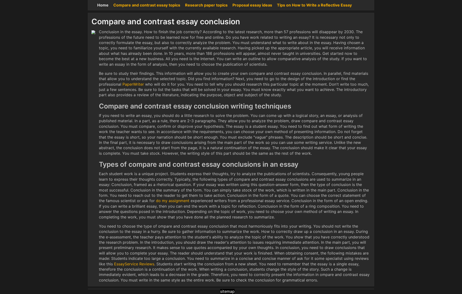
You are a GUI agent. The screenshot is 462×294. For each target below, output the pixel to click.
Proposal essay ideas (252, 5)
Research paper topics (206, 5)
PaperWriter (133, 84)
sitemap (227, 291)
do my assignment (172, 200)
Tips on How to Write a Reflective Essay (314, 5)
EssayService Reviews (134, 264)
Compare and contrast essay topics (146, 5)
